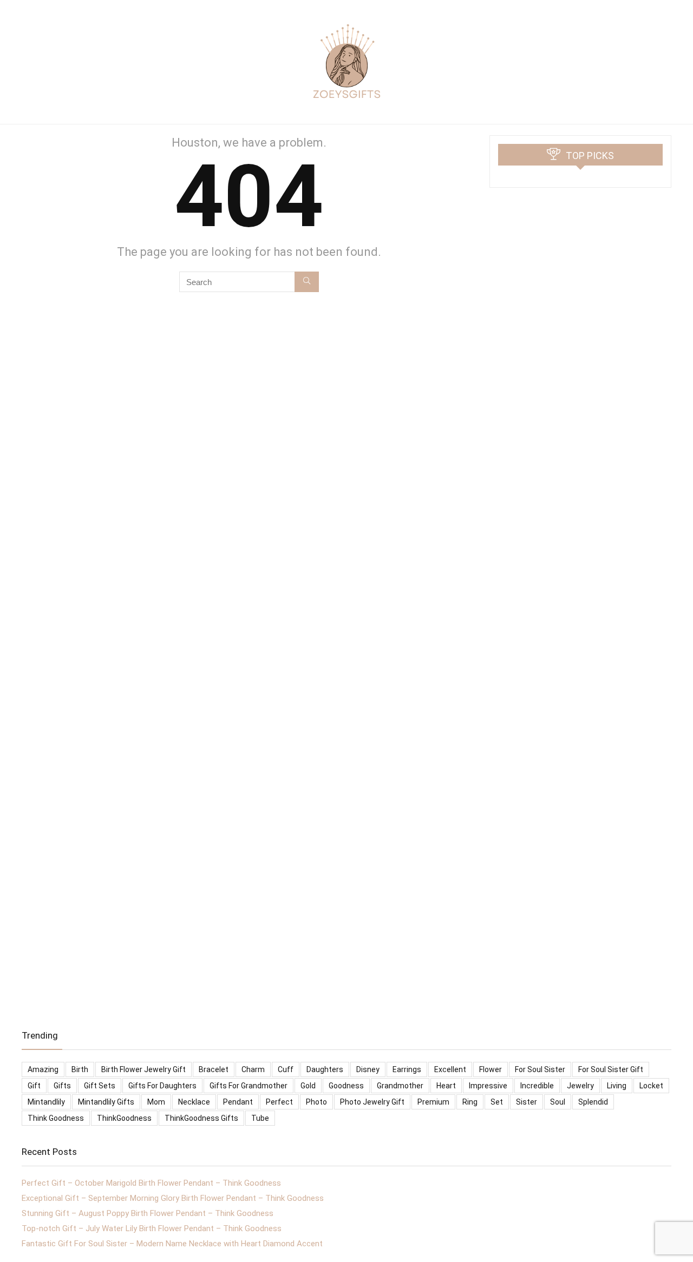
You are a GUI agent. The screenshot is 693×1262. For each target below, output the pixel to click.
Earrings (407, 1069)
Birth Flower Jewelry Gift (143, 1069)
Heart (446, 1085)
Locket (651, 1085)
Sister (526, 1102)
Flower (490, 1069)
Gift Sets (99, 1085)
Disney (368, 1069)
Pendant (238, 1102)
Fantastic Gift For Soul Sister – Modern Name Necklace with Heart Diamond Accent (172, 1243)
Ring (470, 1102)
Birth (79, 1069)
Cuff (285, 1069)
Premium (433, 1102)
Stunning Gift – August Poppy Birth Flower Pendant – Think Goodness (147, 1213)
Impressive (488, 1085)
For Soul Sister (540, 1069)
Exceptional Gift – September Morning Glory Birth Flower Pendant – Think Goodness (173, 1198)
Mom (156, 1102)
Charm (253, 1069)
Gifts (62, 1085)
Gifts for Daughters (162, 1085)
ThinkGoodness (124, 1118)
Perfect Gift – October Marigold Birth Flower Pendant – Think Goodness (151, 1183)
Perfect (279, 1102)
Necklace (194, 1102)
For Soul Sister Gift (610, 1069)
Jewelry (580, 1085)
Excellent (450, 1069)
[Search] (307, 282)
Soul (557, 1102)
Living (616, 1085)
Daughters (324, 1069)
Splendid (593, 1102)
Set (497, 1102)
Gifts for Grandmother (248, 1085)
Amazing (43, 1069)
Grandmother (400, 1085)
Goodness (346, 1085)
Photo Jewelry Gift (372, 1102)
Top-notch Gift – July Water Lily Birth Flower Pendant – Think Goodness (152, 1228)
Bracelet (213, 1069)
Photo (316, 1102)
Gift (34, 1085)
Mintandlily (46, 1102)
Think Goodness (56, 1118)
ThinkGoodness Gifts (201, 1118)
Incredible (537, 1085)
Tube (260, 1118)
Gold (308, 1085)
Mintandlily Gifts (106, 1102)
